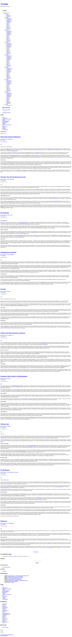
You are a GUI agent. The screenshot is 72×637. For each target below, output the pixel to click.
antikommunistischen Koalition (17, 385)
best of (4, 604)
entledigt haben (39, 497)
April (7, 26)
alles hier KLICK (7, 567)
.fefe (3, 586)
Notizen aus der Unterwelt (7, 124)
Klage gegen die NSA (19, 235)
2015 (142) (6, 79)
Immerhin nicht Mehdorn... (13, 581)
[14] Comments (3, 215)
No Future (3, 289)
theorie (9, 378)
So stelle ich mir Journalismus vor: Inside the (15, 577)
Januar (8, 16)
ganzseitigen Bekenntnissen (32, 445)
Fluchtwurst (3, 521)
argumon (4, 603)
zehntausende (63, 439)
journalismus (10, 335)
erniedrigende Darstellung (4, 487)
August (8, 22)
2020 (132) (6, 17)
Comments (6, 627)
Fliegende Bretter (5, 121)
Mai (7, 25)
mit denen (69, 439)
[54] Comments (3, 379)
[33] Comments (3, 292)
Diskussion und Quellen (7, 112)
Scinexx (4, 127)
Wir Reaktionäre (5, 470)
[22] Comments (3, 180)
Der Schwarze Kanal (6, 120)
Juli (7, 23)
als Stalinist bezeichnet (14, 150)
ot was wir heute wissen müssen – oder (14, 578)
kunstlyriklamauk (11, 179)
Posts (3, 627)
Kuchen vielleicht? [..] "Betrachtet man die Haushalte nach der (18, 575)
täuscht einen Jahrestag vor (53, 197)
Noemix (4, 123)
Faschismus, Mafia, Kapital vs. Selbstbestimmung (13, 376)
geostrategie (4, 607)
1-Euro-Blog (5, 587)
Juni (7, 24)
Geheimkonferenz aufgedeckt (8, 252)
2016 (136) (6, 67)
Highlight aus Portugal (24, 222)
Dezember (8, 18)
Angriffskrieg (36, 236)
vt (13, 335)
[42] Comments (3, 524)
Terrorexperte (37, 152)
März (7, 14)
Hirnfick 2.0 (5, 122)
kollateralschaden (5, 613)
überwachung (5, 621)
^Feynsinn (4, 4)
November (8, 19)
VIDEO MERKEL (3, 220)
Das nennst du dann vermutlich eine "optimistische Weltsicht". (17, 580)
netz (3, 616)
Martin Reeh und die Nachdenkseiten (10, 136)
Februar (8, 15)
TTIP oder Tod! (4, 424)
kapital (9, 426)
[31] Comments (3, 255)
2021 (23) (6, 13)
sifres (3, 618)
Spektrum (4, 128)
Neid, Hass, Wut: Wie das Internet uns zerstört (13, 177)
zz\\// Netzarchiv (5, 129)
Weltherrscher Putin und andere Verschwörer (12, 333)
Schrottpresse (5, 126)
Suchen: (2, 558)
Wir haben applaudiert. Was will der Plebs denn (15, 576)
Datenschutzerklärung (4, 635)
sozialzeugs (16, 472)
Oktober (8, 20)
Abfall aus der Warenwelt (7, 588)
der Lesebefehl (49, 547)
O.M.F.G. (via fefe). (10, 582)
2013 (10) (6, 104)
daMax (4, 119)
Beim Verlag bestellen (6, 109)
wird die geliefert (33, 231)
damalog (4, 606)
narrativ (4, 615)
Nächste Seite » (36, 551)
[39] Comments (3, 336)
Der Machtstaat (4, 212)
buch (3, 605)
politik (9, 291)
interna (4, 608)
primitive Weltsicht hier (59, 486)
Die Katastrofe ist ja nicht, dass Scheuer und (14, 579)
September (8, 21)
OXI (3, 125)
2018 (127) (6, 42)
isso (3, 609)
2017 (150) (6, 54)
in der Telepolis (43, 342)
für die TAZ (51, 148)
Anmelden (4, 571)
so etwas (18, 189)
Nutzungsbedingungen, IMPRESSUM (6, 634)
